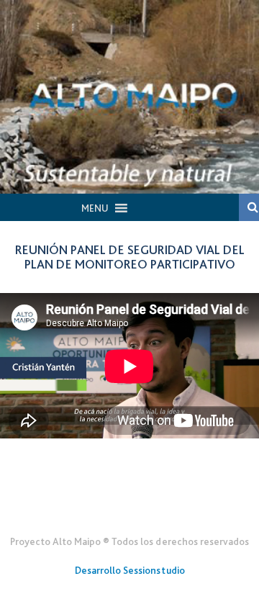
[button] (95, 208)
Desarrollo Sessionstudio (130, 570)
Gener (130, 506)
